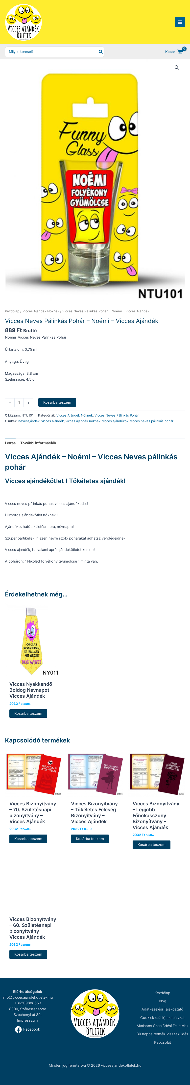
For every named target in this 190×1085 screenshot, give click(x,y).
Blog (162, 1001)
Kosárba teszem (57, 402)
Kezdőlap (12, 311)
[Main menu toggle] (180, 22)
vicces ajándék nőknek (83, 421)
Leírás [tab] (10, 443)
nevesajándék (29, 421)
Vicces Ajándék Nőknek (41, 311)
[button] (176, 67)
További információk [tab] (38, 443)
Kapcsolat (162, 1042)
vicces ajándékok (115, 421)
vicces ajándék (52, 421)
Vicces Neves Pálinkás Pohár (117, 415)
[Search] (101, 52)
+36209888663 (27, 1003)
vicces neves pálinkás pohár (151, 421)
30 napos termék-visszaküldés (162, 1034)
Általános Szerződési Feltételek (163, 1026)
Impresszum (27, 1020)
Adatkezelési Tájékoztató (162, 1009)
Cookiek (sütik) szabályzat (162, 1017)
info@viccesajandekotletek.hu (27, 997)
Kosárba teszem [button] (28, 713)
